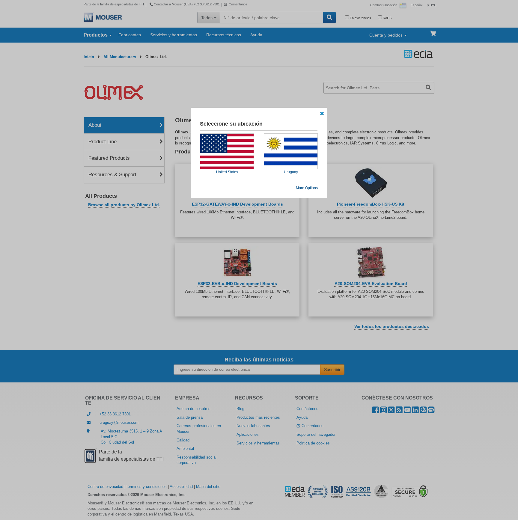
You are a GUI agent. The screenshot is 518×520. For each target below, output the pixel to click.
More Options (307, 188)
